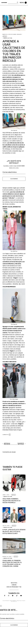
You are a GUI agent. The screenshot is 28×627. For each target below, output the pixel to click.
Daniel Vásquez (16, 34)
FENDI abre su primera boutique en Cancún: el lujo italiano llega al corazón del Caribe (12, 563)
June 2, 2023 (6, 494)
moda (23, 85)
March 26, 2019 (7, 34)
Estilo (5, 36)
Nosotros (14, 583)
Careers (14, 585)
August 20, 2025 (7, 556)
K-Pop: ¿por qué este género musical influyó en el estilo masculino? (14, 531)
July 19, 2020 (6, 525)
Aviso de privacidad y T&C (14, 587)
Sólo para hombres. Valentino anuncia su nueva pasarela (11, 500)
